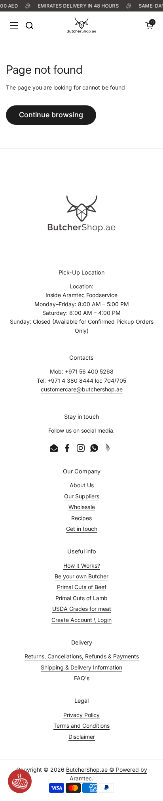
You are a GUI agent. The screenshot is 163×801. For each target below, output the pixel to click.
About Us (82, 485)
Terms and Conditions (81, 725)
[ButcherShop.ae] (81, 25)
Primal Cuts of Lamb (81, 598)
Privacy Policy (81, 714)
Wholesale (81, 506)
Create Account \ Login (81, 619)
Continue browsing (51, 115)
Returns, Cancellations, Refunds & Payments (82, 656)
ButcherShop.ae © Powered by (106, 769)
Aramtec (81, 778)
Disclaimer (81, 736)
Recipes (81, 518)
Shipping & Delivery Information (81, 667)
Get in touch (81, 528)
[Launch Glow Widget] (20, 781)
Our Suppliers (81, 496)
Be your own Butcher (81, 576)
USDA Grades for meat (81, 608)
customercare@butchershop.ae (82, 389)
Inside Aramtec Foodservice (81, 295)
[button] (149, 25)
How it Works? (81, 565)
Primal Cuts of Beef (81, 587)
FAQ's (81, 678)
